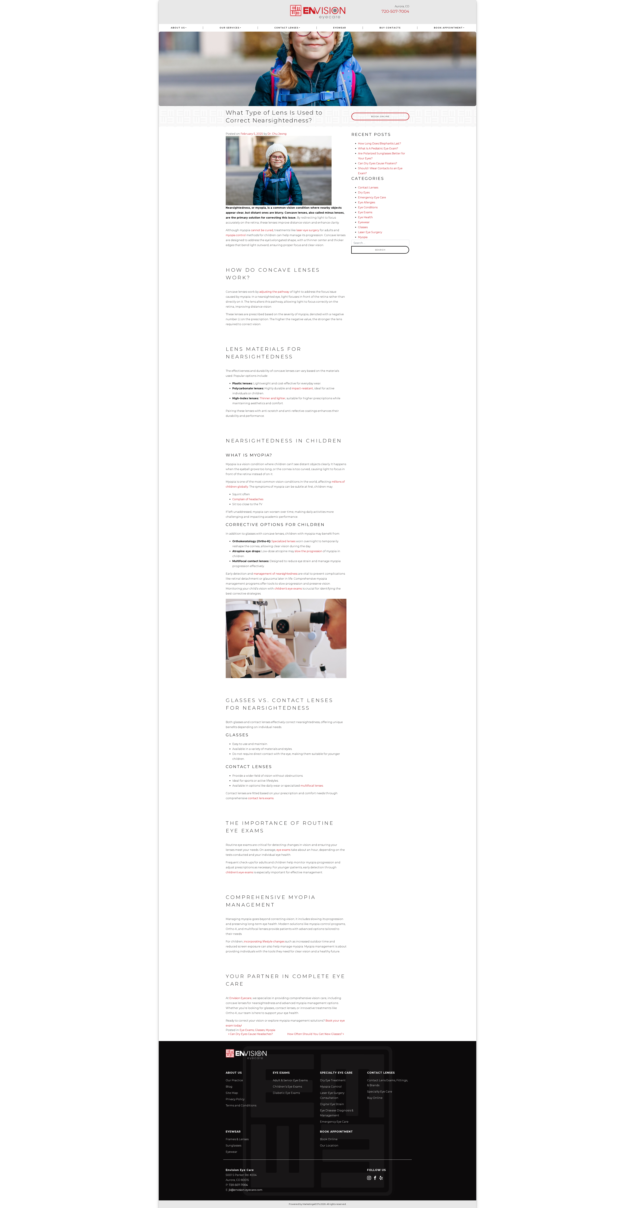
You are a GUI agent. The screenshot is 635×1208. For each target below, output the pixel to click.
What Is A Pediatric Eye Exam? (378, 148)
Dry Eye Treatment (333, 1080)
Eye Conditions (368, 207)
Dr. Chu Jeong (277, 133)
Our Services (229, 27)
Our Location (329, 1145)
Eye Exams (247, 1030)
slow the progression (308, 551)
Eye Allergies (366, 202)
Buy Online (374, 1097)
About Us (178, 27)
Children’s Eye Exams (287, 1086)
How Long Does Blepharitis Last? (379, 143)
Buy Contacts (390, 27)
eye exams (283, 849)
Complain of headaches (247, 499)
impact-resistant (302, 388)
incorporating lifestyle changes (264, 941)
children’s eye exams (288, 588)
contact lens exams (260, 798)
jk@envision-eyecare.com (245, 1189)
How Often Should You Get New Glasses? (315, 1034)
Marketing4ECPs (311, 1204)
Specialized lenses (283, 541)
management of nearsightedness (275, 573)
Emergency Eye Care (372, 197)
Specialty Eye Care (379, 1091)
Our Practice (234, 1080)
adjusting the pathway (274, 291)
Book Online (380, 116)
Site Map (232, 1092)
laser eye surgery (307, 230)
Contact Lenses (286, 27)
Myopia (270, 1030)
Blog (229, 1086)
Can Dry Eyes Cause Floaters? (377, 163)
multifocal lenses (311, 785)
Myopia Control (331, 1086)
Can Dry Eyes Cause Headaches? (251, 1034)
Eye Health (365, 217)
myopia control (236, 235)
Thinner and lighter (272, 398)
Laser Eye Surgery (370, 232)
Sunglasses (233, 1145)
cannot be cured (262, 230)
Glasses (260, 1030)
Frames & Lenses (237, 1139)
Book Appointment (448, 27)
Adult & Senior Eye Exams (290, 1080)
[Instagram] (369, 1177)
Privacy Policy (235, 1099)
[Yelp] (381, 1177)
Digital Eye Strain (332, 1104)
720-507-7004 (395, 11)
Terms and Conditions (241, 1105)
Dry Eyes (364, 192)
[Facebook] (375, 1177)
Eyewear (339, 27)
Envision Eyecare (240, 998)
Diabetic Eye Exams (286, 1092)
